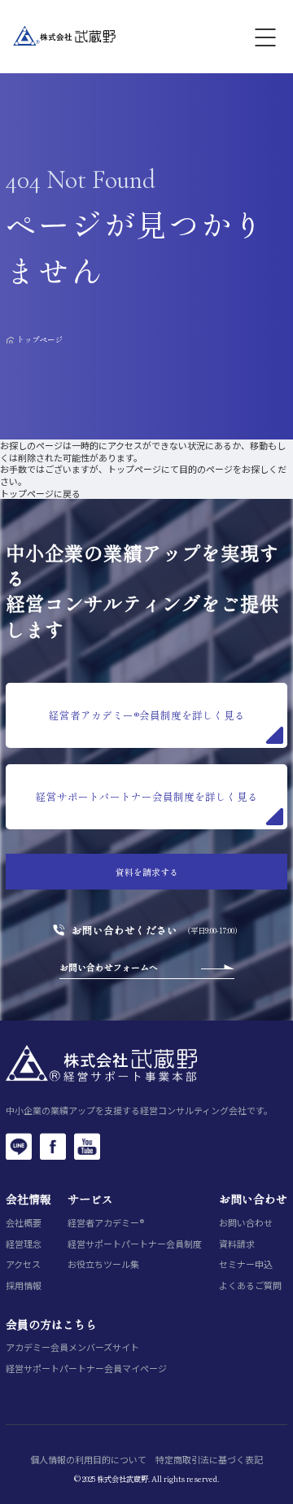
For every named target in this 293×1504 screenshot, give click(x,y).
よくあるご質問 (250, 1285)
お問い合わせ (246, 1223)
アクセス (23, 1264)
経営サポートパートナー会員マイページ (86, 1368)
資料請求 (237, 1244)
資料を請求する (147, 871)
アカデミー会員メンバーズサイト (72, 1347)
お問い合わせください (124, 931)
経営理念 (24, 1244)
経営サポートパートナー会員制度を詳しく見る (147, 796)
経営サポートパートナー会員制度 (135, 1244)
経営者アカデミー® (106, 1223)
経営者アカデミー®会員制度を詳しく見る (147, 715)
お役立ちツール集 (103, 1264)
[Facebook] (53, 1146)
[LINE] (19, 1146)
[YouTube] (87, 1146)
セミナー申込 (246, 1264)
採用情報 (24, 1285)
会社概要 (24, 1223)
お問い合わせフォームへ (108, 966)
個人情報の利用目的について (88, 1459)
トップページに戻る (40, 493)
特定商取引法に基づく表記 (209, 1459)
